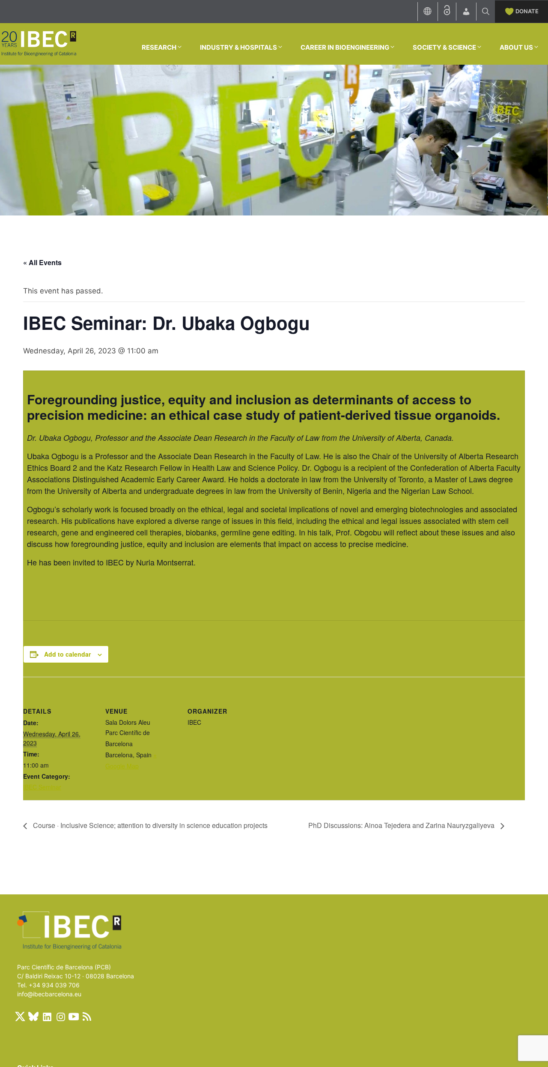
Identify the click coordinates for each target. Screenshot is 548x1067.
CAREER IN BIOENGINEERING (345, 47)
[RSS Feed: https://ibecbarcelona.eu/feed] (87, 1016)
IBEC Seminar (42, 787)
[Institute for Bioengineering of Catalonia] (38, 43)
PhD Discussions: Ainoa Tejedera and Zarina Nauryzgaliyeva (402, 825)
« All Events (42, 262)
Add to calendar (67, 654)
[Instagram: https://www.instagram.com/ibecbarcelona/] (60, 1016)
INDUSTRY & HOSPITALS (238, 47)
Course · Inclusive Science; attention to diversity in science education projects (149, 825)
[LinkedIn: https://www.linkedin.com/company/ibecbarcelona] (47, 1016)
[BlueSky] (33, 1016)
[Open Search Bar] (485, 11)
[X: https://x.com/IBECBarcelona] (20, 1016)
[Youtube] (73, 1016)
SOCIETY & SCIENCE (444, 47)
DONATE (527, 11)
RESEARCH (159, 47)
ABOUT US (516, 47)
